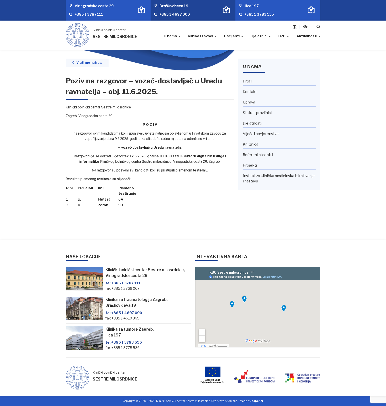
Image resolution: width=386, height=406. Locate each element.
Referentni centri (258, 155)
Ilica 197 (251, 6)
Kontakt (250, 92)
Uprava (249, 102)
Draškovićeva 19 (173, 6)
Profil (247, 81)
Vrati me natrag (89, 63)
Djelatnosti (252, 123)
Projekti (250, 165)
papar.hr (257, 401)
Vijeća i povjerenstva (261, 134)
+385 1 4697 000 (174, 14)
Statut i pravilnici (257, 113)
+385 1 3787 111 (89, 14)
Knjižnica (250, 144)
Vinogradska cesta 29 (94, 6)
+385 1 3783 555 (259, 14)
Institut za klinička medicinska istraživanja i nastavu (279, 178)
